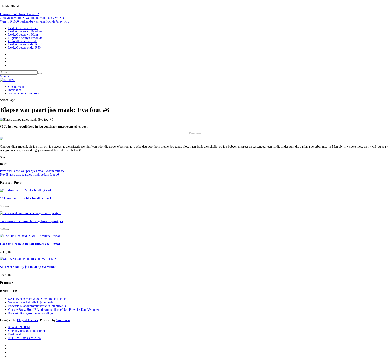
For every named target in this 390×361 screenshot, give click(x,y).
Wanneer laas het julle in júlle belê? (30, 302)
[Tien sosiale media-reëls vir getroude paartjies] (30, 213)
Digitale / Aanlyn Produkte (25, 38)
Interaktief (14, 90)
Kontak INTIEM (19, 327)
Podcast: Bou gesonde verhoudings (30, 313)
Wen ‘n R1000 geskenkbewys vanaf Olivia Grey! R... (34, 21)
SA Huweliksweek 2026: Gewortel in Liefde (37, 298)
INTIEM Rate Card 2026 (24, 338)
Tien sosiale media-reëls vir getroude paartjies (31, 221)
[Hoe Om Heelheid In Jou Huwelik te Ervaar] (30, 236)
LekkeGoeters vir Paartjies (25, 31)
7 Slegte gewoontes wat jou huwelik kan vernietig (32, 17)
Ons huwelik (16, 86)
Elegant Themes (27, 320)
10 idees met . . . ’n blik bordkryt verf (25, 198)
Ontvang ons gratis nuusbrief (26, 330)
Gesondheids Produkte (22, 41)
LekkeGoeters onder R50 (24, 47)
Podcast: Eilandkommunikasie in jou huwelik (37, 306)
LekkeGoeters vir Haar (23, 28)
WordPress (63, 320)
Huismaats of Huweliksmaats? (19, 14)
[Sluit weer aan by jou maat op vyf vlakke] (28, 258)
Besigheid (14, 334)
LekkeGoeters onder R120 (25, 44)
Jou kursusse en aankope (24, 93)
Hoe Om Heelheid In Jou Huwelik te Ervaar (30, 244)
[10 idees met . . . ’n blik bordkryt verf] (25, 190)
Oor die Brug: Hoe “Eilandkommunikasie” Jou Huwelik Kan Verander (53, 309)
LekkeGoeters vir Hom (23, 34)
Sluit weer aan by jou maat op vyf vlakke (28, 267)
